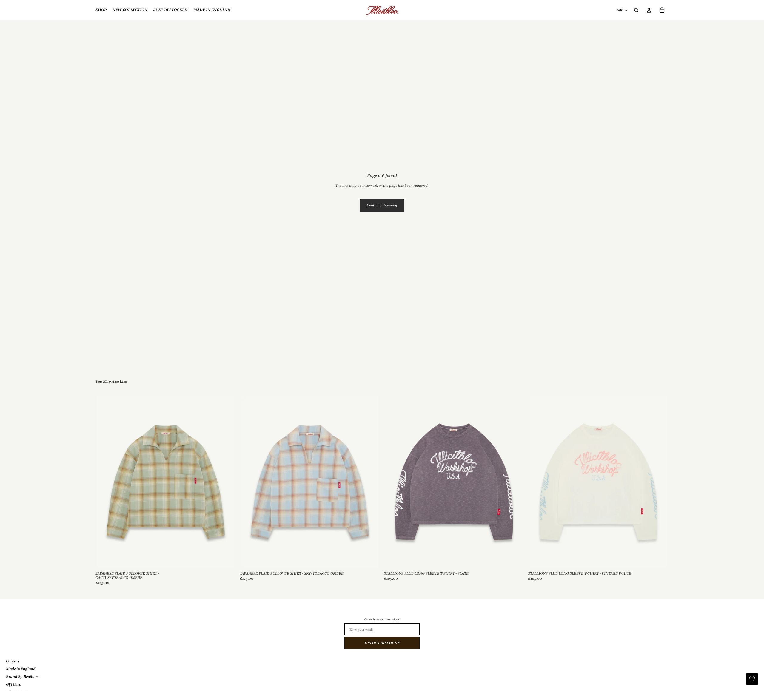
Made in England (21, 669)
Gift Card (13, 684)
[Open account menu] (648, 10)
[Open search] (636, 10)
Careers (12, 661)
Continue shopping (382, 205)
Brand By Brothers (22, 677)
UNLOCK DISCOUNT (382, 642)
